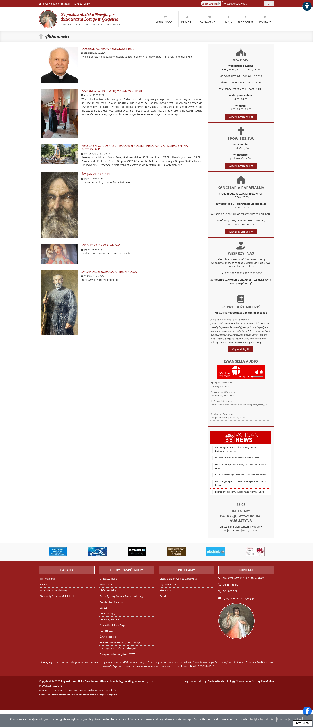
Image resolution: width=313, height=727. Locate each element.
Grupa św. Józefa (108, 578)
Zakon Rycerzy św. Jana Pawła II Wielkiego (122, 596)
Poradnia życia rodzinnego (54, 590)
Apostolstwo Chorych (111, 602)
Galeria (163, 596)
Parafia (186, 22)
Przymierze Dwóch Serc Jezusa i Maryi (120, 642)
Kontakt (265, 22)
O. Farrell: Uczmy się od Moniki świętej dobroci (237, 457)
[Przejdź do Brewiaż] (176, 551)
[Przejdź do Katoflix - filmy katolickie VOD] (137, 551)
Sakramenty (208, 22)
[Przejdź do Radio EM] (255, 551)
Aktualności (164, 22)
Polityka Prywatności (262, 719)
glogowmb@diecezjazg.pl (56, 3)
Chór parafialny (108, 590)
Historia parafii (48, 578)
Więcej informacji (240, 117)
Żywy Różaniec (108, 636)
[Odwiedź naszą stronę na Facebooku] (307, 711)
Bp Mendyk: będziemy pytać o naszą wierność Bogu (239, 491)
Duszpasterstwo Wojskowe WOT (117, 654)
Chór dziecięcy (107, 613)
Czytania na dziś (168, 584)
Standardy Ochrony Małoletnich (57, 596)
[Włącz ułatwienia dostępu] (306, 6)
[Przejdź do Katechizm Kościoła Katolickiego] (58, 551)
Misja (228, 22)
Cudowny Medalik (109, 619)
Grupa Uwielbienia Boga (112, 625)
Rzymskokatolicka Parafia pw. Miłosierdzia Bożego (88, 19)
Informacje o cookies (289, 719)
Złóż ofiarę (245, 22)
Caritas (103, 607)
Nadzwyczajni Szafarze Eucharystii (118, 648)
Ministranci (106, 584)
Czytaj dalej (239, 349)
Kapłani (44, 584)
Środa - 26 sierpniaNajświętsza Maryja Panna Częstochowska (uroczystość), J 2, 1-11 (240, 405)
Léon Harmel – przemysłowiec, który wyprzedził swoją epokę (240, 466)
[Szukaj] (269, 3)
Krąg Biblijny (106, 631)
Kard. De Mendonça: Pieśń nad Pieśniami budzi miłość (240, 474)
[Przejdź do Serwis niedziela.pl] (216, 551)
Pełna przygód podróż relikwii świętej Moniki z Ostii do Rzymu (241, 483)
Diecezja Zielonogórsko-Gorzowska (178, 578)
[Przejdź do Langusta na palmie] (97, 551)
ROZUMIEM (302, 723)
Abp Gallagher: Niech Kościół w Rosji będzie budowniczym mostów (235, 449)
